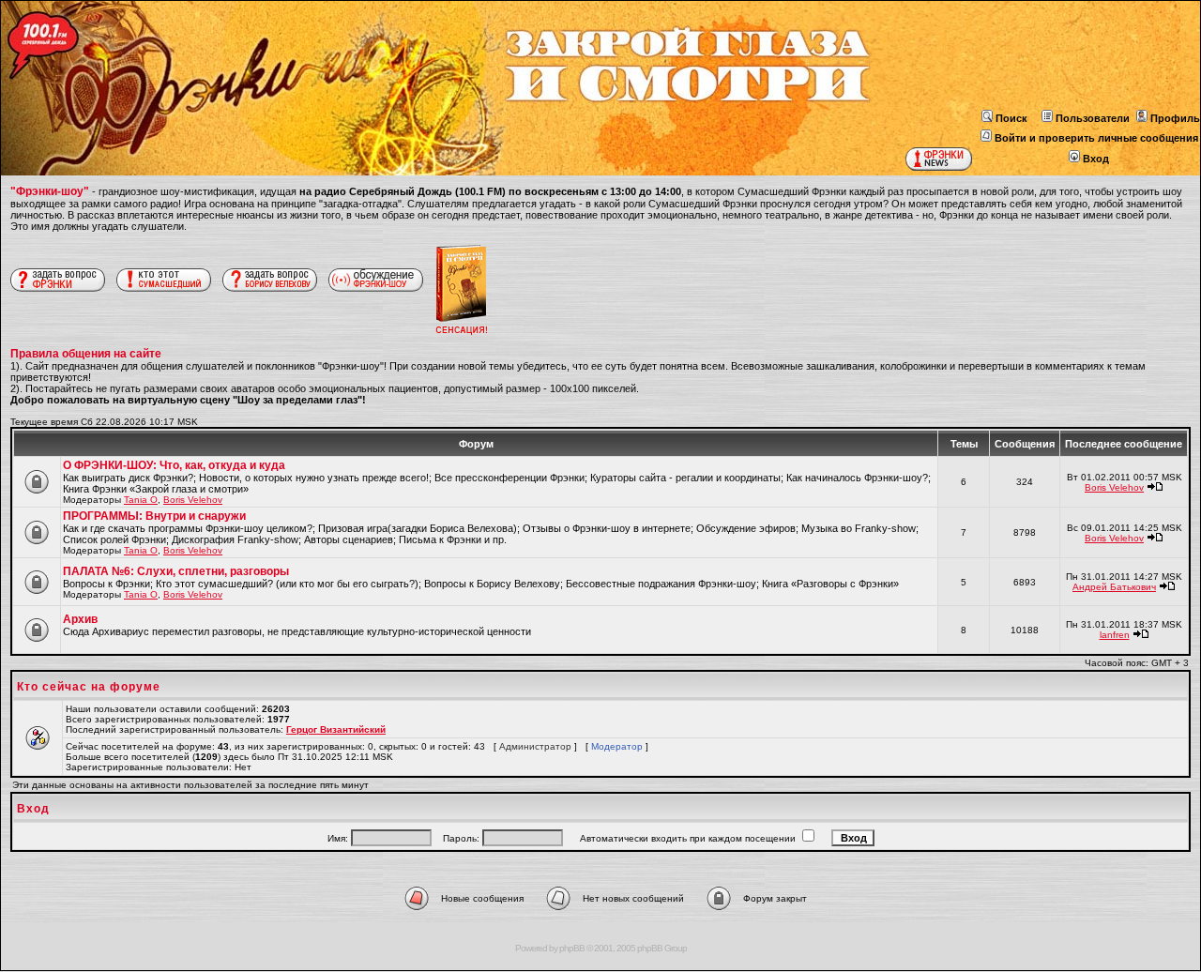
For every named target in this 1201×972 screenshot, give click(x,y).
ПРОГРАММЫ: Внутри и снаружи (154, 516)
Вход (1096, 158)
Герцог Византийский (336, 729)
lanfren (1115, 635)
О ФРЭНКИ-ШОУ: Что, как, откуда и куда (174, 465)
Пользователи (1093, 118)
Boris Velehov (192, 499)
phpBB (572, 948)
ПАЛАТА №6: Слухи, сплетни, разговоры (176, 571)
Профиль (1175, 118)
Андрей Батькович (1114, 587)
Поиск (1011, 118)
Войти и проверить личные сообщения (1096, 138)
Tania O (141, 499)
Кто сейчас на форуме (88, 686)
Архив (80, 619)
